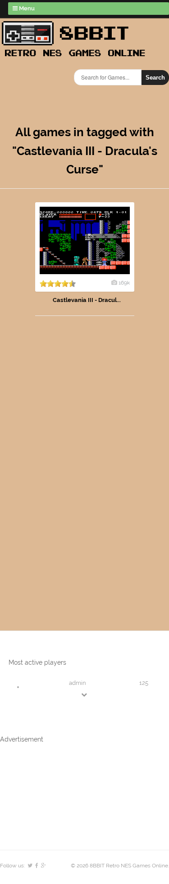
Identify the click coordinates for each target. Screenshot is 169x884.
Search (155, 77)
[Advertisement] (52, 464)
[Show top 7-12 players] (84, 694)
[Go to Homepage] (76, 57)
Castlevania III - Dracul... (87, 300)
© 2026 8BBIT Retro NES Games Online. (120, 865)
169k (124, 283)
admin (77, 683)
